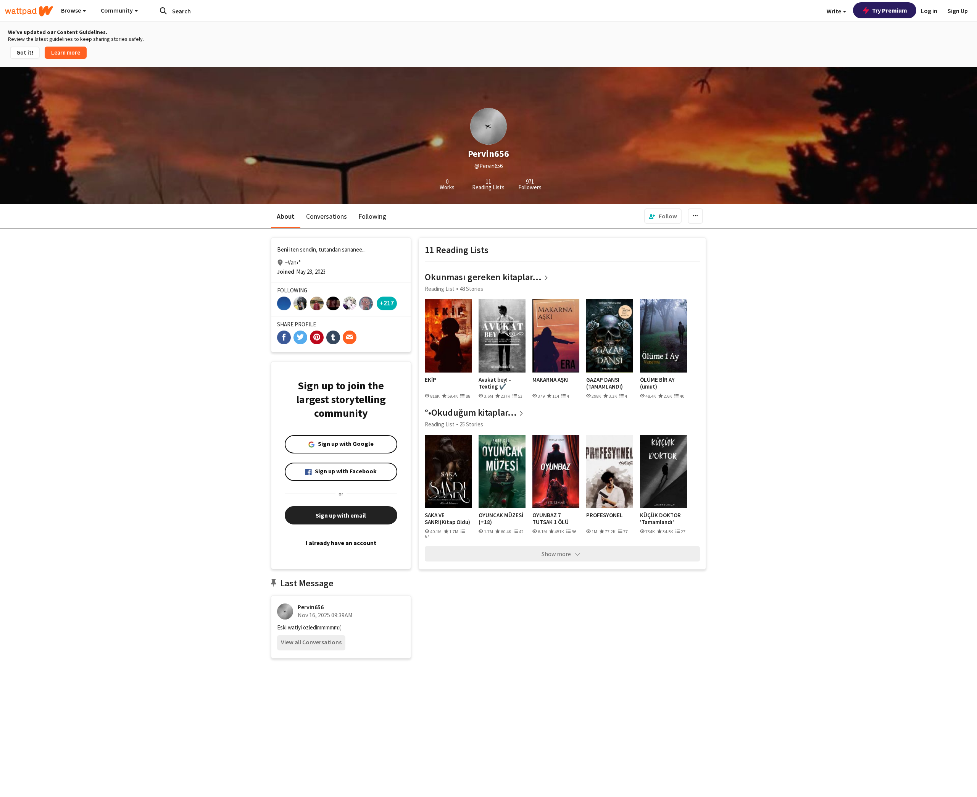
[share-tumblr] (333, 337)
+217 (387, 302)
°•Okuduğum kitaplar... (471, 412)
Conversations (326, 216)
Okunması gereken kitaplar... (483, 277)
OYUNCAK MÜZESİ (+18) (501, 518)
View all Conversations (311, 642)
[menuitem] (663, 216)
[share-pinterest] (317, 337)
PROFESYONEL (604, 515)
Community (117, 10)
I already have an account (341, 543)
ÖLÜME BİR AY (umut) (657, 383)
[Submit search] (163, 11)
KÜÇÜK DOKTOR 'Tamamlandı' (660, 518)
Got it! (24, 52)
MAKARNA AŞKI (550, 379)
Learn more (65, 52)
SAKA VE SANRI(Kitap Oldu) (447, 518)
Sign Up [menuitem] (958, 11)
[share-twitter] (300, 337)
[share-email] (349, 337)
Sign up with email (341, 515)
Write (834, 11)
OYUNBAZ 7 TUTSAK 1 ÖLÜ (550, 518)
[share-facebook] (284, 337)
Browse (71, 10)
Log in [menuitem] (929, 11)
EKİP (430, 379)
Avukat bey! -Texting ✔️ (495, 383)
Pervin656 (311, 606)
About (286, 216)
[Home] (29, 11)
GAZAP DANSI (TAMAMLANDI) (604, 383)
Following (372, 216)
